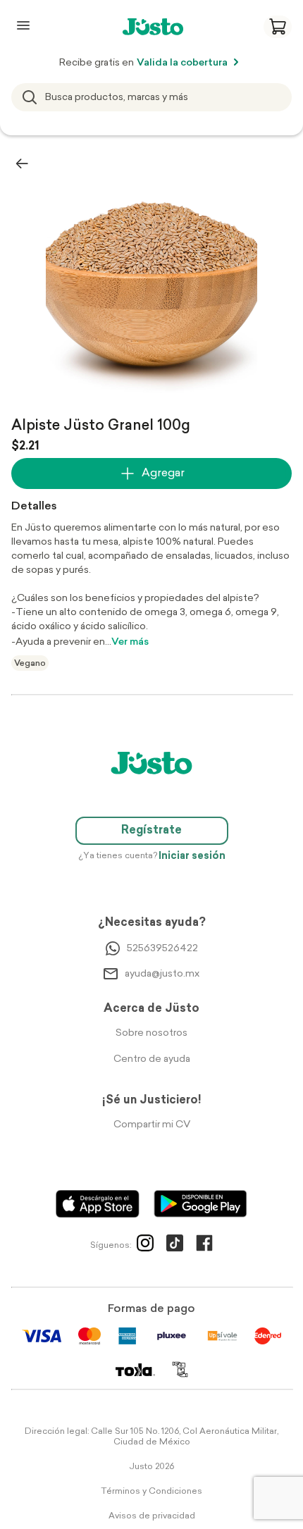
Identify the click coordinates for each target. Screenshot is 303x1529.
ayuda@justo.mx (162, 974)
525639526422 (162, 948)
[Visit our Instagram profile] (145, 1245)
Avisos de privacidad (152, 1516)
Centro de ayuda (151, 1059)
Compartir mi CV (151, 1125)
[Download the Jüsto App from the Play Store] (200, 1204)
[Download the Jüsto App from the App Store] (98, 1204)
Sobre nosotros (151, 1033)
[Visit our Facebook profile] (204, 1245)
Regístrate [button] (151, 830)
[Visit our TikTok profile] (174, 1245)
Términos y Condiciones (151, 1491)
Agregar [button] (163, 473)
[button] (278, 27)
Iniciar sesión (192, 856)
